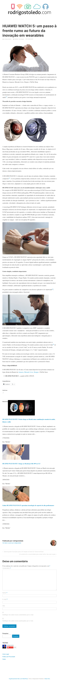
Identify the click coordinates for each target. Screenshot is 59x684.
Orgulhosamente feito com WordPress (18, 678)
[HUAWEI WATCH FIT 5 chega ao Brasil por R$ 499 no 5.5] (15, 459)
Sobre (4, 659)
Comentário (6, 568)
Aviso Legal (5, 654)
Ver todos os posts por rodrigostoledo (11, 543)
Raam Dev (47, 678)
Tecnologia (21, 39)
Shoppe (36, 372)
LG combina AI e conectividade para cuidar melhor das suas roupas (37, 554)
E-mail (5, 599)
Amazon (20, 372)
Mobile (16, 39)
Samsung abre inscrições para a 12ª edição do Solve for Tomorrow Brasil (23, 552)
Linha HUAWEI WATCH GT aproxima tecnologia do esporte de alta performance (28, 505)
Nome (4, 593)
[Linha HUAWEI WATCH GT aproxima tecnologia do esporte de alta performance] (15, 501)
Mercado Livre (28, 372)
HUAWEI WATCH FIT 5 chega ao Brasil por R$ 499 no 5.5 (21, 464)
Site (3, 606)
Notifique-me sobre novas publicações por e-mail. (17, 621)
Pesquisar (5, 633)
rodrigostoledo (7, 39)
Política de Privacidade (8, 656)
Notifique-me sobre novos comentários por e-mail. (18, 615)
